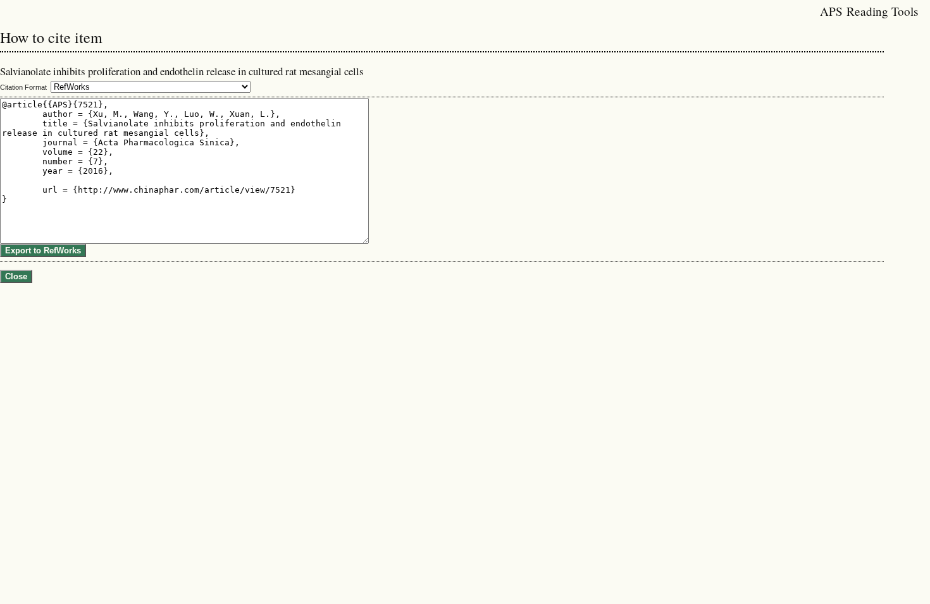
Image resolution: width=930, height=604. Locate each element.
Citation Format (23, 87)
